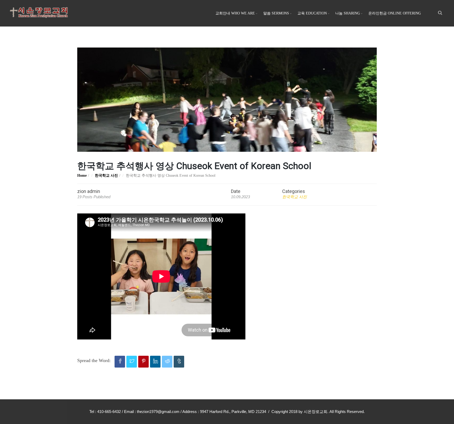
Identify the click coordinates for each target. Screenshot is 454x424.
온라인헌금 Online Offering (394, 13)
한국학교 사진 (106, 175)
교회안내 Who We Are (235, 13)
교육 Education (312, 13)
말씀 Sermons (276, 13)
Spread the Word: (94, 360)
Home (82, 175)
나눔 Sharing (347, 13)
